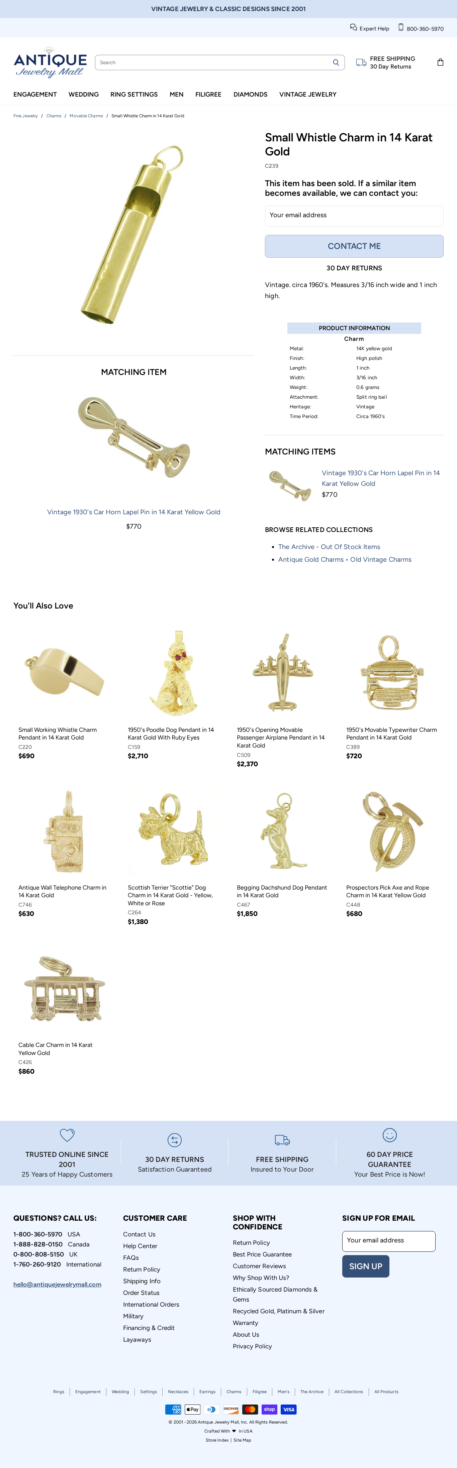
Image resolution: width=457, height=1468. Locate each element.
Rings (58, 1391)
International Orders (151, 1304)
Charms (234, 1391)
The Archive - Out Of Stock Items (329, 547)
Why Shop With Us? (261, 1278)
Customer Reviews (259, 1266)
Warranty (246, 1323)
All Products (386, 1391)
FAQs (131, 1257)
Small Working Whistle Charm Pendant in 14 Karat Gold (57, 734)
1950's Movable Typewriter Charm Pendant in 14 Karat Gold (391, 734)
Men (177, 94)
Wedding (84, 94)
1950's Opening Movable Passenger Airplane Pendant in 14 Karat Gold (281, 737)
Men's (283, 1391)
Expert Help (373, 28)
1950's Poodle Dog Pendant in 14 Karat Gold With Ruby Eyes (171, 734)
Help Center (140, 1246)
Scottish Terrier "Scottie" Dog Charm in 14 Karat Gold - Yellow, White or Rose (170, 895)
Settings (148, 1391)
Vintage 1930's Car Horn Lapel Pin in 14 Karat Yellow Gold (133, 512)
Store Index (217, 1440)
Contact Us (139, 1234)
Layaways (137, 1339)
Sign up (365, 1266)
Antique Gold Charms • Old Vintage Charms (345, 559)
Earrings (207, 1391)
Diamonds (251, 94)
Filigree (208, 94)
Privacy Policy (252, 1346)
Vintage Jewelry (308, 94)
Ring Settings (134, 94)
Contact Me (354, 246)
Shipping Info (142, 1281)
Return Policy (141, 1269)
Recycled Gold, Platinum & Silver (279, 1311)
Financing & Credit (149, 1328)
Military (133, 1316)
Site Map (242, 1440)
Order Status (141, 1293)
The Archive (312, 1391)
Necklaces (178, 1391)
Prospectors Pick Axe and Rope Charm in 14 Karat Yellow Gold (387, 891)
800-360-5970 (424, 29)
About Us (246, 1334)
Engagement (35, 94)
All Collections (349, 1391)
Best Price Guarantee (262, 1254)
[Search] (336, 62)
